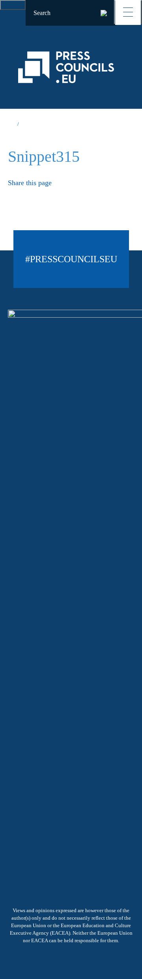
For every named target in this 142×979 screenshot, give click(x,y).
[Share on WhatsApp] (56, 195)
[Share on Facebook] (26, 195)
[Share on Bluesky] (11, 195)
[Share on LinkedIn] (42, 195)
